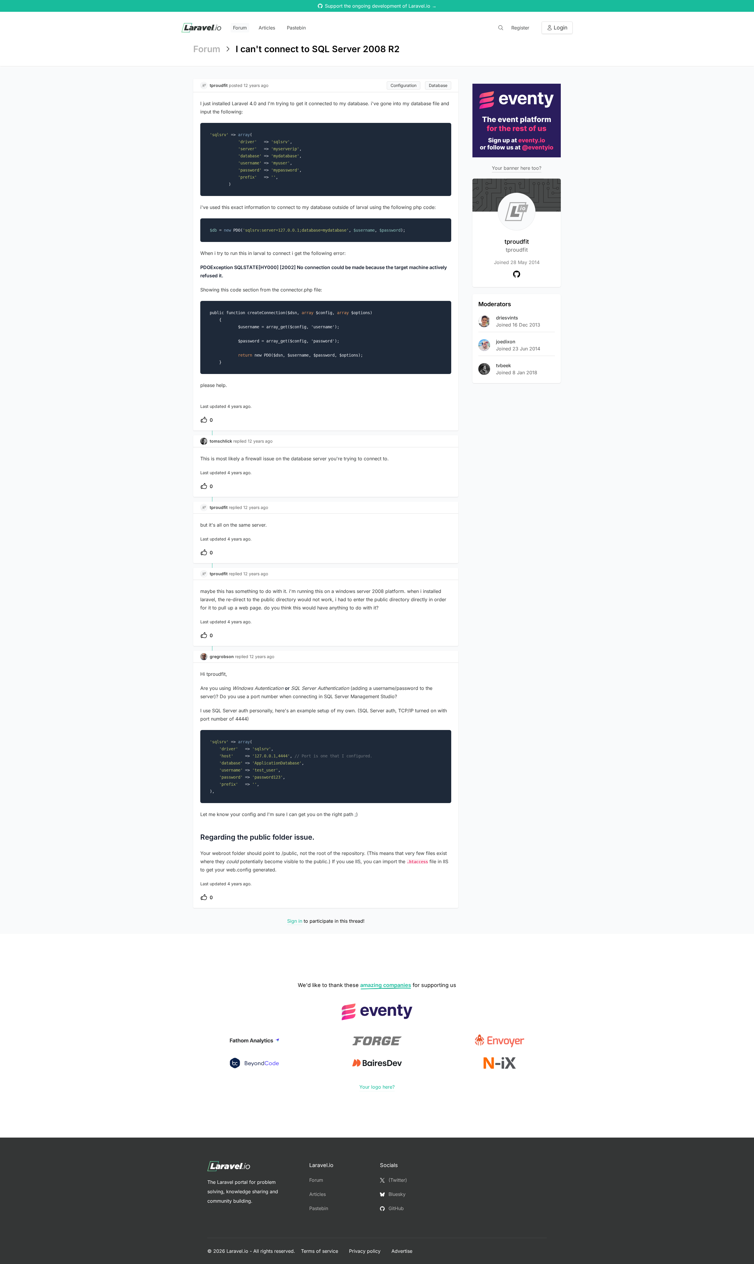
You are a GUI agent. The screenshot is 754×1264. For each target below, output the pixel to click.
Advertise (401, 1251)
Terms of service (320, 1251)
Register (520, 28)
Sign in (294, 921)
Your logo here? (377, 1087)
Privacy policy (365, 1251)
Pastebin (296, 28)
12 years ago (260, 441)
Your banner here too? (516, 168)
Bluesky (396, 1194)
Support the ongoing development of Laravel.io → (380, 6)
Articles (267, 28)
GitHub (395, 1208)
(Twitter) (397, 1180)
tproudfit (517, 245)
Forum (240, 28)
